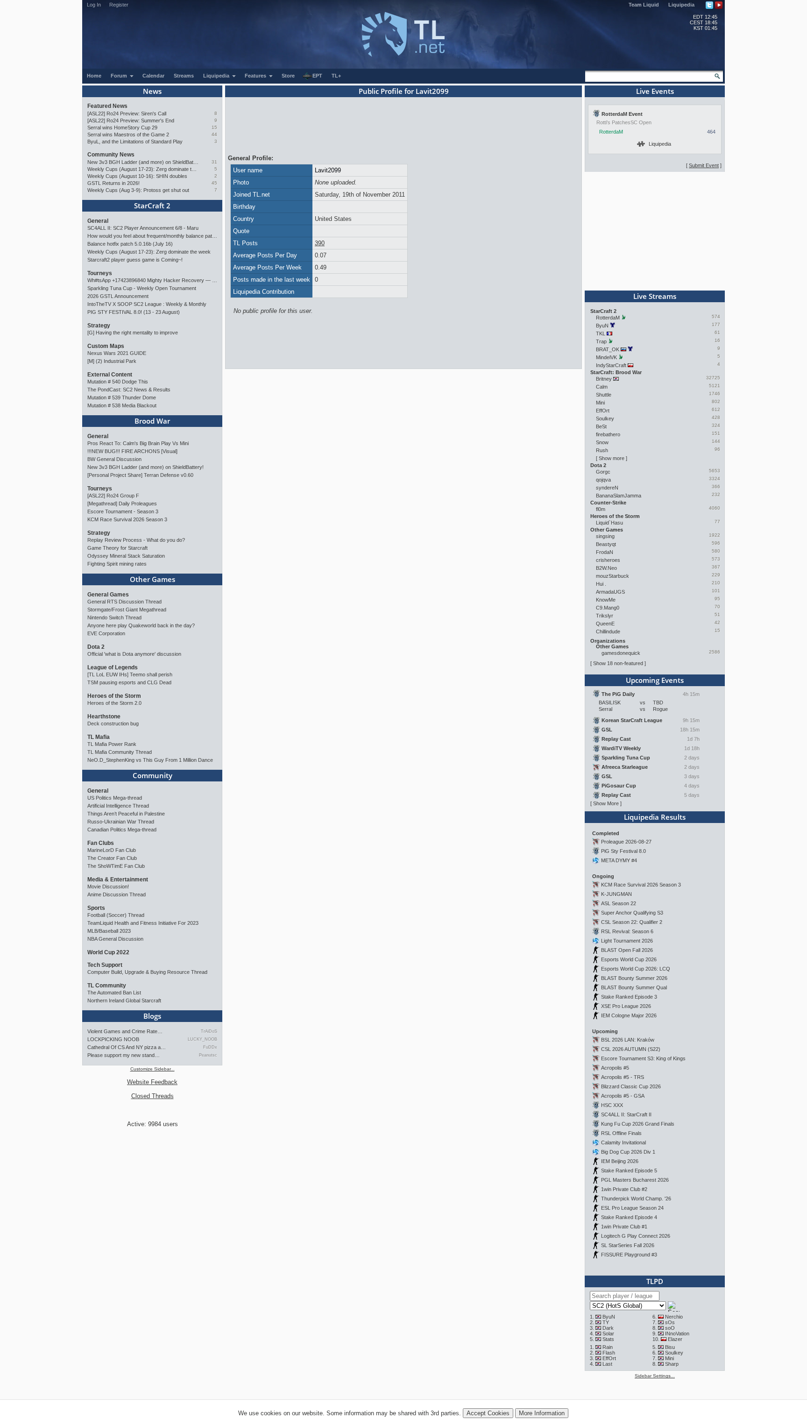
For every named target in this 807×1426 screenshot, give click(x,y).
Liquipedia (681, 4)
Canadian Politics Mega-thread (121, 829)
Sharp (672, 1364)
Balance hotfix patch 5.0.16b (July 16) (130, 244)
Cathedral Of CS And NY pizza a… (126, 1047)
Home (94, 75)
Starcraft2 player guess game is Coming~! (135, 259)
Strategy (98, 325)
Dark (608, 1328)
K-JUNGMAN (616, 894)
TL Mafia (98, 737)
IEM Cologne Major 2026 (629, 1015)
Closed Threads (152, 1096)
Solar (608, 1333)
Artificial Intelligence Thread (118, 806)
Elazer (675, 1339)
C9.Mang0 (607, 607)
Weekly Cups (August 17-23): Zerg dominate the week (143, 169)
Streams (184, 75)
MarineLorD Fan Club (111, 850)
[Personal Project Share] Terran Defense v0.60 (140, 475)
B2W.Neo (606, 568)
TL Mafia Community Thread (119, 752)
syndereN (607, 487)
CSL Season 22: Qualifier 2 (631, 922)
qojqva (603, 479)
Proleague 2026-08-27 (626, 841)
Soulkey (605, 418)
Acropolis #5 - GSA (622, 1096)
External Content (109, 374)
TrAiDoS (209, 1031)
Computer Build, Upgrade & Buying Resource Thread (147, 972)
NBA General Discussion (115, 939)
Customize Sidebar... (152, 1068)
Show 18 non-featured (618, 663)
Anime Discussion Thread (116, 894)
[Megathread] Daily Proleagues (122, 503)
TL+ (336, 75)
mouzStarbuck (612, 576)
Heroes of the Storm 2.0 (114, 703)
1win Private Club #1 (624, 1226)
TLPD (654, 1281)
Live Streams (654, 296)
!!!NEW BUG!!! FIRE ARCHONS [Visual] (132, 451)
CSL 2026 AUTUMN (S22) (630, 1049)
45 (214, 182)
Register (118, 4)
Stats (608, 1339)
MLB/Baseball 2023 (109, 931)
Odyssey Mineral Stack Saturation (126, 556)
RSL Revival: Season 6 (627, 931)
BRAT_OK (607, 349)
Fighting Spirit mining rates (117, 564)
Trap (601, 341)
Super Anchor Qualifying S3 (632, 912)
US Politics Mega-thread (114, 798)
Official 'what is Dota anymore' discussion (134, 654)
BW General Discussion (114, 459)
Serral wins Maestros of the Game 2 (128, 134)
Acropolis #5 (615, 1068)
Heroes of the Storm (114, 696)
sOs (670, 1322)
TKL (600, 333)
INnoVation (677, 1333)
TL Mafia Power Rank (111, 744)
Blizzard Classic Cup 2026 (631, 1086)
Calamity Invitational (623, 1142)
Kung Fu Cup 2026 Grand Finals (637, 1124)
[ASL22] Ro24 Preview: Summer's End (130, 120)
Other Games (152, 579)
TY (605, 1322)
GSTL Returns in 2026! (113, 183)
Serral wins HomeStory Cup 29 (122, 127)
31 (214, 161)
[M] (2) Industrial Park (111, 361)
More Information (542, 1413)
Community (152, 775)
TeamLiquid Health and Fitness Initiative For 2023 (142, 923)
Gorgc (603, 472)
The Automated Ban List (114, 992)
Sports (96, 908)
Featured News (107, 106)
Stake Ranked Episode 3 (629, 997)
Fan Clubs (100, 843)
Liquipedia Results (655, 817)
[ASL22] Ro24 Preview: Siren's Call (126, 113)
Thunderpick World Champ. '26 (636, 1198)
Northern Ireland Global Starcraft (124, 1000)
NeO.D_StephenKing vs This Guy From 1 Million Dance (150, 760)
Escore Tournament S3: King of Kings (643, 1058)
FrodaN (604, 552)
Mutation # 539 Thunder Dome (121, 397)
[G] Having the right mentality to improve (132, 332)
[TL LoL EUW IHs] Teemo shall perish (129, 674)
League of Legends (112, 667)
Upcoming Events (655, 680)
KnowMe (606, 600)
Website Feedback (152, 1081)
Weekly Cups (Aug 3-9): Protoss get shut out (138, 190)
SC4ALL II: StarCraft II (626, 1114)
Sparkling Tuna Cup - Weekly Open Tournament (141, 288)
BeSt (601, 426)
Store (288, 75)
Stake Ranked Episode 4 (629, 1217)
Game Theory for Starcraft (117, 548)
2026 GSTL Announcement (118, 296)
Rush (602, 450)
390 (320, 243)
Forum (119, 75)
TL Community (106, 985)
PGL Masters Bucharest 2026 (635, 1180)
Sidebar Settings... (655, 1375)
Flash (608, 1352)
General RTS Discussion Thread (124, 601)
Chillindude (608, 631)
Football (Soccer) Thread (115, 915)
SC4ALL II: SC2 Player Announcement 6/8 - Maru (142, 228)
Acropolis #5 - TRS (622, 1077)
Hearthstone (103, 716)
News (152, 91)
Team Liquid (644, 4)
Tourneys (99, 273)
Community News (110, 154)
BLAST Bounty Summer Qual (634, 987)
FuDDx (210, 1047)
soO (670, 1328)
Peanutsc (208, 1055)
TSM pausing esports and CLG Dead (129, 682)
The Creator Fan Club (112, 858)
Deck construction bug (113, 723)
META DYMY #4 (619, 860)
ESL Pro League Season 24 (632, 1208)
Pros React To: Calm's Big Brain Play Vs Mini (138, 443)
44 (214, 134)
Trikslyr (604, 615)
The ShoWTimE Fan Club (116, 866)
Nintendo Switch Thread (114, 617)
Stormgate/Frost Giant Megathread (126, 609)
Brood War (152, 421)
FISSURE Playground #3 (629, 1254)
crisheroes (608, 560)
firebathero (608, 434)
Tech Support (104, 965)
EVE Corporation (106, 633)
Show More (606, 803)
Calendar (153, 75)
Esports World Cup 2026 (629, 959)
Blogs (152, 1016)
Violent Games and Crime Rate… (125, 1031)
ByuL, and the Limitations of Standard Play (135, 141)
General (97, 221)
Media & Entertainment (117, 879)
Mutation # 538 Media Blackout (121, 405)
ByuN (602, 325)
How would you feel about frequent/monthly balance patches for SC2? (152, 236)
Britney (604, 379)
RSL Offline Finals (621, 1133)
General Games (108, 594)
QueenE (605, 623)
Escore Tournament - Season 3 (122, 511)
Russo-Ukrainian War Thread (120, 821)
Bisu (670, 1347)
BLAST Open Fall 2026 (627, 950)
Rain (607, 1347)
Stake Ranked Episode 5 (629, 1170)
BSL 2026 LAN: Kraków (627, 1040)
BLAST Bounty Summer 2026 (634, 978)
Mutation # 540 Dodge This (117, 381)
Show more (611, 458)
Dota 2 (96, 647)
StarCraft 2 (152, 205)
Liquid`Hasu (609, 522)
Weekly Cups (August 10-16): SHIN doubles (137, 176)
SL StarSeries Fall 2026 (627, 1245)
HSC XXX (612, 1105)
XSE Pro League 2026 (626, 1006)
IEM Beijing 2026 (619, 1161)
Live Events (655, 91)
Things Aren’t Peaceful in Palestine (126, 813)
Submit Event (704, 165)
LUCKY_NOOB (202, 1039)
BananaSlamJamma (618, 495)
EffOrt (602, 410)
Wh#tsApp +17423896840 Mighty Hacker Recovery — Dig (152, 280)
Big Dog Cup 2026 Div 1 (628, 1152)
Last (607, 1364)
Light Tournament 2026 (627, 941)
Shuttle (603, 394)
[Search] (717, 76)
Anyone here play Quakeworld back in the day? (141, 625)
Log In (94, 4)
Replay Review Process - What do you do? (136, 540)
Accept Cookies (488, 1413)
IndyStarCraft (611, 365)
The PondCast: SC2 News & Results (128, 389)
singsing (605, 536)
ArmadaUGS (610, 592)
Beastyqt (606, 544)
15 (214, 127)
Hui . (601, 584)
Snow (602, 442)
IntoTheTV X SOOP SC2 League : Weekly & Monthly (146, 304)
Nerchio (674, 1317)
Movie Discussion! (108, 886)
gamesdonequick (621, 653)
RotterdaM (611, 132)
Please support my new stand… (123, 1055)
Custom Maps (105, 346)
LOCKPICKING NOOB (113, 1039)
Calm (602, 387)
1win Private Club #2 (624, 1189)
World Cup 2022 (108, 952)
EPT (317, 75)
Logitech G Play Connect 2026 (635, 1236)
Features (256, 75)
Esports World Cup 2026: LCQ (635, 969)
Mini (600, 402)
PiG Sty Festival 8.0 (623, 851)
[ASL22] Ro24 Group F (113, 495)
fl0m (600, 509)
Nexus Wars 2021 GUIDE (116, 353)
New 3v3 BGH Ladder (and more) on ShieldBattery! (143, 162)
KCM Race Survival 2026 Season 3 (127, 519)
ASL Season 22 (618, 903)
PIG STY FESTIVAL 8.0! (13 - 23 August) (133, 312)
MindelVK (606, 357)
